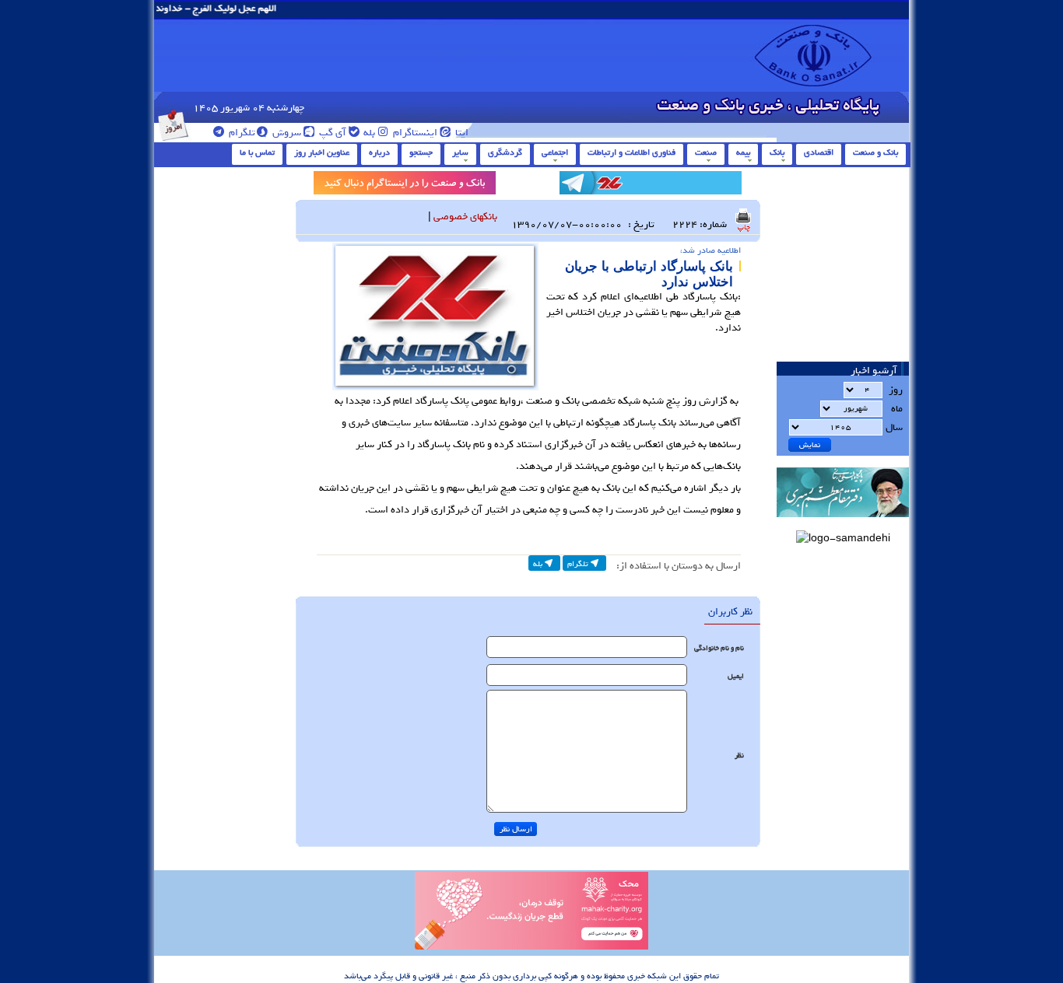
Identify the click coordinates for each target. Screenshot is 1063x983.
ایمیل (736, 676)
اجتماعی (555, 152)
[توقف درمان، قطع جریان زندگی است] (531, 947)
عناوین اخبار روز (321, 152)
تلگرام (240, 132)
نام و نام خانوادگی (719, 648)
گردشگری (505, 152)
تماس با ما (257, 152)
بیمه (743, 152)
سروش (285, 132)
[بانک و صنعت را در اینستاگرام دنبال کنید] (405, 185)
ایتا (460, 132)
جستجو (421, 152)
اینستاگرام (414, 132)
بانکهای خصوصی (465, 216)
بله (368, 132)
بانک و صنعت (875, 152)
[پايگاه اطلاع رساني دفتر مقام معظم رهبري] (843, 522)
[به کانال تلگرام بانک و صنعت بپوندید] (651, 185)
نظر (739, 755)
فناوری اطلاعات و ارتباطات (631, 152)
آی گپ (331, 132)
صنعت (706, 152)
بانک (777, 152)
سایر (460, 152)
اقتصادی (818, 152)
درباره (379, 152)
